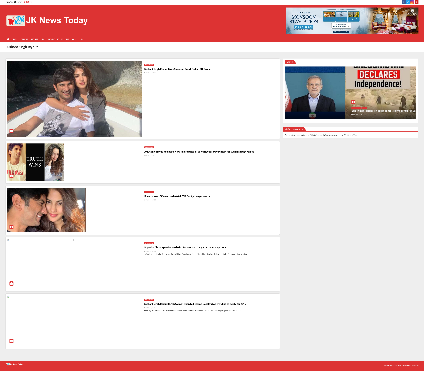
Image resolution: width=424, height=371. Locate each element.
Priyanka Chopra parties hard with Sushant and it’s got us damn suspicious (185, 247)
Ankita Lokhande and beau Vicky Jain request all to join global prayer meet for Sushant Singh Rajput (199, 151)
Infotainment (53, 39)
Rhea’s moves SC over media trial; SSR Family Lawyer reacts (177, 196)
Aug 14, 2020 (151, 155)
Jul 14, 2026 (388, 114)
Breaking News (386, 108)
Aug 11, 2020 (151, 200)
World (395, 108)
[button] (82, 39)
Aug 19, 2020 (151, 73)
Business (65, 39)
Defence (34, 39)
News (14, 39)
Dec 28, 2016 (151, 251)
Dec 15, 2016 (151, 308)
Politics (24, 39)
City (42, 39)
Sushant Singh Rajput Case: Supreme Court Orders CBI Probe (177, 69)
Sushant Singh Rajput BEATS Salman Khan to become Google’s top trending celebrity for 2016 (195, 304)
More (74, 39)
